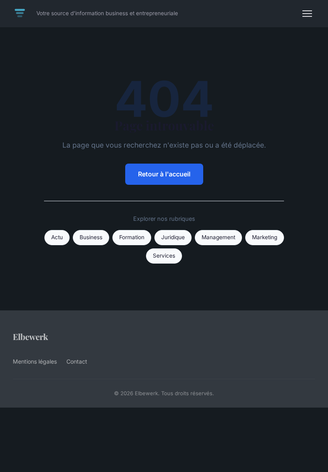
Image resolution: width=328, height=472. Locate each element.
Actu (57, 237)
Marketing (264, 237)
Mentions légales (35, 361)
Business (91, 237)
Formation (131, 237)
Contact (76, 361)
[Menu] (307, 13)
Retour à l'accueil (164, 174)
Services (164, 255)
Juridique (173, 237)
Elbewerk (30, 336)
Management (218, 237)
